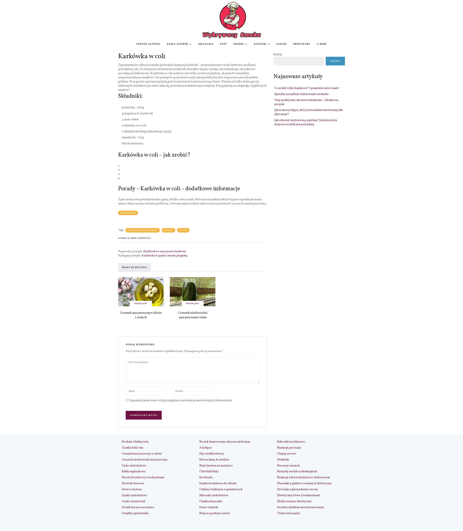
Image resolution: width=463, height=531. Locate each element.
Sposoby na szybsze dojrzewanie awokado (301, 94)
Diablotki (283, 460)
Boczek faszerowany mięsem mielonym (224, 442)
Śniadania (206, 44)
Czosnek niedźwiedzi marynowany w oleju (192, 315)
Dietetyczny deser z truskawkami (298, 495)
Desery (239, 44)
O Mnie (322, 44)
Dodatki (260, 44)
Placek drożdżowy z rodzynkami (143, 478)
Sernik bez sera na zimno (138, 507)
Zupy (223, 44)
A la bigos (205, 448)
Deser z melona (132, 489)
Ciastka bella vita (132, 448)
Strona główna (148, 44)
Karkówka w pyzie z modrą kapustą (164, 256)
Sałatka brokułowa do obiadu (218, 484)
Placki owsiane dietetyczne (294, 501)
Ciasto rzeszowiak (133, 501)
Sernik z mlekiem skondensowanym (300, 507)
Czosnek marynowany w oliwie (142, 454)
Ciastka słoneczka (210, 501)
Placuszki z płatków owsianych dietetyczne (304, 484)
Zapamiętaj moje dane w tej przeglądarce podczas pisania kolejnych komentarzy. (181, 401)
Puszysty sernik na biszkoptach (297, 472)
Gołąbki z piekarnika (135, 513)
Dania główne (177, 44)
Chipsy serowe (286, 454)
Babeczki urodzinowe (291, 442)
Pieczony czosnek (288, 466)
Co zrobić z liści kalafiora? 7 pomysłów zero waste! (306, 88)
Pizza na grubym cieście (214, 513)
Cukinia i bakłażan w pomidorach (221, 489)
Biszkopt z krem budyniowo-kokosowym (303, 478)
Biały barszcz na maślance (216, 466)
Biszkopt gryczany (289, 448)
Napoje (282, 44)
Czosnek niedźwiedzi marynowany (144, 460)
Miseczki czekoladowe (213, 495)
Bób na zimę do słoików (214, 460)
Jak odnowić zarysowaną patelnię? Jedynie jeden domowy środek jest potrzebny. (305, 122)
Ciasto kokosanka (288, 513)
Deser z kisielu (208, 507)
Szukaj (277, 55)
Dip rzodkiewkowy (211, 454)
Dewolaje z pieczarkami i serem (297, 489)
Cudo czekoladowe (134, 466)
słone (183, 230)
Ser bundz (206, 478)
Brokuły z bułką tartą (135, 442)
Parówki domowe (133, 484)
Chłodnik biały (209, 472)
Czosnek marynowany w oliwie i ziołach (141, 315)
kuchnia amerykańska (143, 230)
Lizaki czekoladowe (134, 495)
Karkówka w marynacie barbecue (164, 252)
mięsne (168, 230)
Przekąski (140, 303)
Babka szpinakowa (133, 472)
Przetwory (301, 44)
